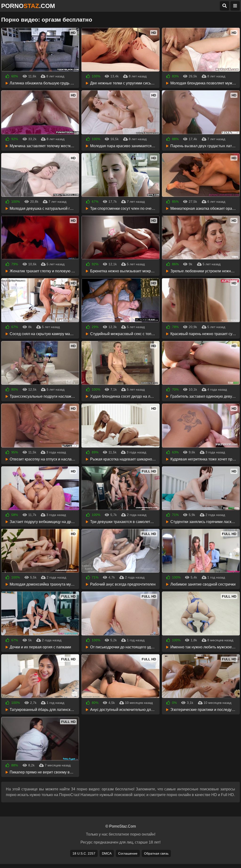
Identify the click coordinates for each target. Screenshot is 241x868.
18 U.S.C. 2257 (83, 853)
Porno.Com (28, 5)
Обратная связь (156, 853)
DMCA (107, 853)
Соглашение (127, 853)
